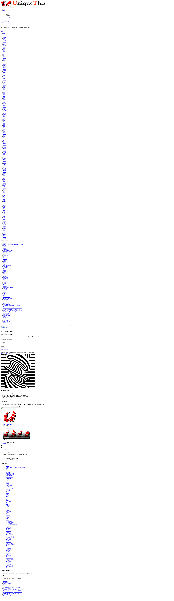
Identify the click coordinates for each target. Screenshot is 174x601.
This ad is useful (9, 428)
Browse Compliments (10, 513)
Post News (8, 528)
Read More (3, 328)
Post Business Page (10, 545)
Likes (7, 499)
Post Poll (8, 554)
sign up (43, 336)
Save (6, 240)
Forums (7, 484)
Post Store (8, 532)
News (7, 471)
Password (4, 342)
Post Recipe (8, 553)
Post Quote (8, 551)
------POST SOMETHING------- (13, 524)
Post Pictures (8, 540)
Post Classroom (9, 534)
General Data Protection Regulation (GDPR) (12, 589)
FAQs (7, 518)
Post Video (8, 539)
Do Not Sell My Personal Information (11, 593)
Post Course (8, 533)
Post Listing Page (9, 543)
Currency (3, 30)
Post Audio (8, 542)
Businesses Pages (9, 488)
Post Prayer (8, 549)
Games (7, 509)
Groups (7, 520)
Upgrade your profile (7, 424)
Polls (7, 496)
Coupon (7, 506)
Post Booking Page (10, 535)
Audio (7, 483)
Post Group (8, 564)
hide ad (7, 426)
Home (7, 466)
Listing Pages (9, 485)
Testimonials (8, 497)
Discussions (8, 501)
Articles (7, 469)
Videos (7, 480)
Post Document (9, 559)
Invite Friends (9, 511)
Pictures (7, 482)
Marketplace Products (10, 473)
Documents (8, 502)
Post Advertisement (10, 529)
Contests (8, 516)
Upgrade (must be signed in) (7, 353)
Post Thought (9, 548)
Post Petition (8, 560)
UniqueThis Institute (10, 475)
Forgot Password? (4, 349)
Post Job (8, 567)
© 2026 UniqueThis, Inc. (8, 597)
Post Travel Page (9, 565)
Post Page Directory (10, 544)
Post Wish (8, 550)
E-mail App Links (17, 406)
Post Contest (8, 562)
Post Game (8, 561)
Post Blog (8, 526)
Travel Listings (9, 521)
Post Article (8, 527)
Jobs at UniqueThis (7, 595)
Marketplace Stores (10, 474)
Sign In (2, 347)
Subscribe (5, 443)
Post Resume (9, 556)
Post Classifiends (9, 566)
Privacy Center (6, 588)
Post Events (8, 538)
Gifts (7, 504)
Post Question (9, 547)
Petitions (8, 505)
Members (8, 510)
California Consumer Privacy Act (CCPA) (12, 590)
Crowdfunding (9, 478)
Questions (8, 489)
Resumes (8, 500)
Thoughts (8, 490)
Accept (2, 326)
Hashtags (8, 512)
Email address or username (6, 339)
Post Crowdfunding (10, 537)
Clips (7, 507)
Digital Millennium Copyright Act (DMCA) (12, 592)
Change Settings (4, 327)
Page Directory (9, 486)
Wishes (7, 493)
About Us (5, 581)
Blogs (7, 468)
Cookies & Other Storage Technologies (11, 587)
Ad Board (8, 472)
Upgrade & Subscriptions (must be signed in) (15, 467)
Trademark (5, 594)
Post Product (8, 531)
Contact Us (5, 582)
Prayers (7, 491)
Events (7, 479)
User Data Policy (7, 585)
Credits (7, 517)
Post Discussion (9, 558)
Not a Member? (5, 350)
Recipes (7, 495)
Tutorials (8, 515)
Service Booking (9, 477)
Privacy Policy (6, 584)
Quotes (7, 494)
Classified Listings (10, 522)
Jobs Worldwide (9, 523)
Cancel (2, 240)
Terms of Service (7, 583)
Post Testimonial (9, 555)
